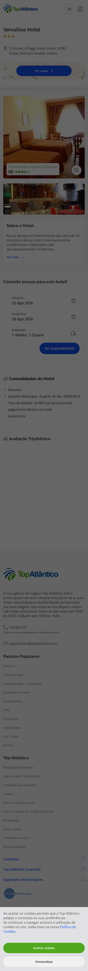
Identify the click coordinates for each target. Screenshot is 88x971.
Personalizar (44, 962)
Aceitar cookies (44, 948)
